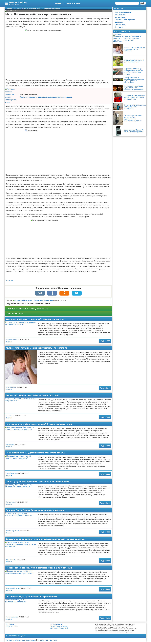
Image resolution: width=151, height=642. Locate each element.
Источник (9, 280)
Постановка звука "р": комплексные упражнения (31, 596)
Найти (142, 3)
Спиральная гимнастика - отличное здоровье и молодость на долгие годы (45, 539)
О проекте (66, 3)
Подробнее (105, 341)
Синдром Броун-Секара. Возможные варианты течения (35, 510)
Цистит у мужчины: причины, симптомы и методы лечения (37, 481)
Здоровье (9, 342)
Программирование (123, 12)
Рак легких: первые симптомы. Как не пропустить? (32, 395)
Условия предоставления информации (21, 640)
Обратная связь (12, 626)
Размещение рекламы (59, 626)
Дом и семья (120, 15)
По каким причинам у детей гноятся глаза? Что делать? (35, 452)
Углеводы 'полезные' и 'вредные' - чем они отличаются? (36, 319)
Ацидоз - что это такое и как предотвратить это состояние (36, 347)
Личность (119, 27)
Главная (57, 3)
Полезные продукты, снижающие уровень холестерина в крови (46, 97)
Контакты (76, 3)
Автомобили (120, 17)
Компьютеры (120, 24)
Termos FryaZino (18, 2)
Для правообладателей (59, 628)
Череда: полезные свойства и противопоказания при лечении (39, 567)
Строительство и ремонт (125, 20)
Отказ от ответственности (47, 640)
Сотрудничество (57, 624)
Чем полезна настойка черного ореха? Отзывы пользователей (39, 424)
